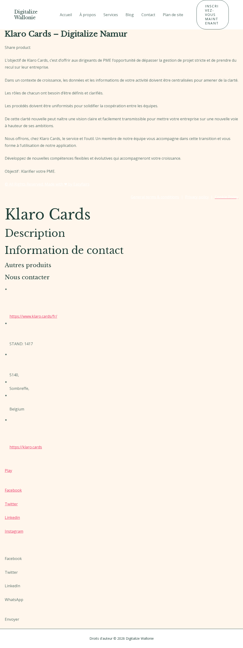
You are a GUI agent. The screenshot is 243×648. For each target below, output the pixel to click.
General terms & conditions (155, 197)
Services (110, 14)
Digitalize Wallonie (25, 14)
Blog (130, 14)
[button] (212, 14)
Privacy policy (197, 197)
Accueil (66, 14)
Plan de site (173, 14)
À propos (87, 14)
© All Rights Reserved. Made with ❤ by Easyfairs (47, 184)
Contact (148, 14)
